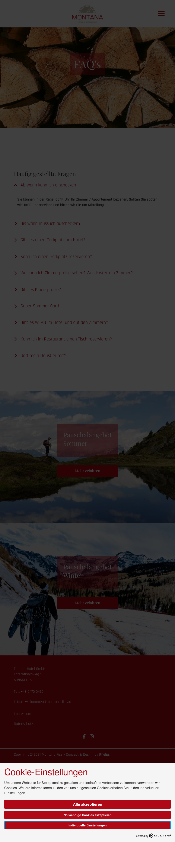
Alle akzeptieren (87, 804)
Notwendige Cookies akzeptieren (88, 815)
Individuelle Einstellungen (88, 825)
